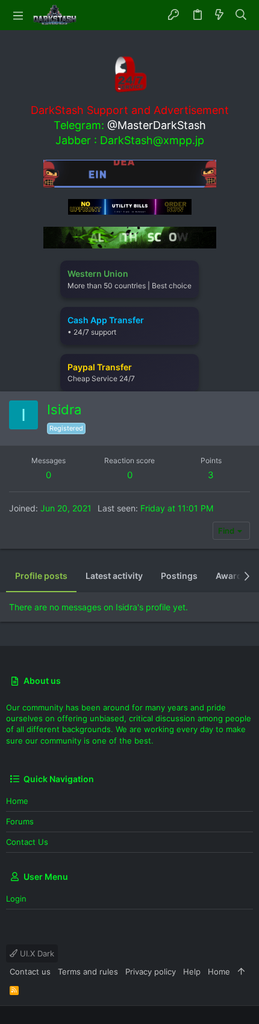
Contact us (27, 842)
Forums (20, 821)
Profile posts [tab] (41, 575)
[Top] (241, 971)
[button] (18, 15)
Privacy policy (150, 971)
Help (192, 971)
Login (16, 898)
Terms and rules (88, 971)
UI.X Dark (35, 953)
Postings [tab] (179, 575)
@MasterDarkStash (156, 125)
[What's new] (219, 15)
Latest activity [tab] (114, 575)
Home (17, 801)
